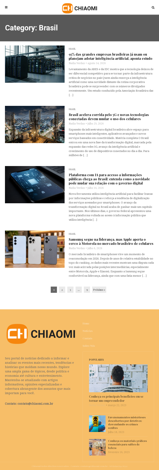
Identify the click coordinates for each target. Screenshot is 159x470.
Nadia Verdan (77, 63)
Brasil (72, 49)
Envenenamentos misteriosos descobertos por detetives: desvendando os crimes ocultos (127, 422)
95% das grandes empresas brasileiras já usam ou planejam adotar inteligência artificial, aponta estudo (110, 56)
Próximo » (99, 289)
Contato (87, 338)
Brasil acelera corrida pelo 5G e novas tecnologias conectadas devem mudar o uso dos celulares (109, 117)
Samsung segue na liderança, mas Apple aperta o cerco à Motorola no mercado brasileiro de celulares (111, 241)
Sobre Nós (89, 345)
